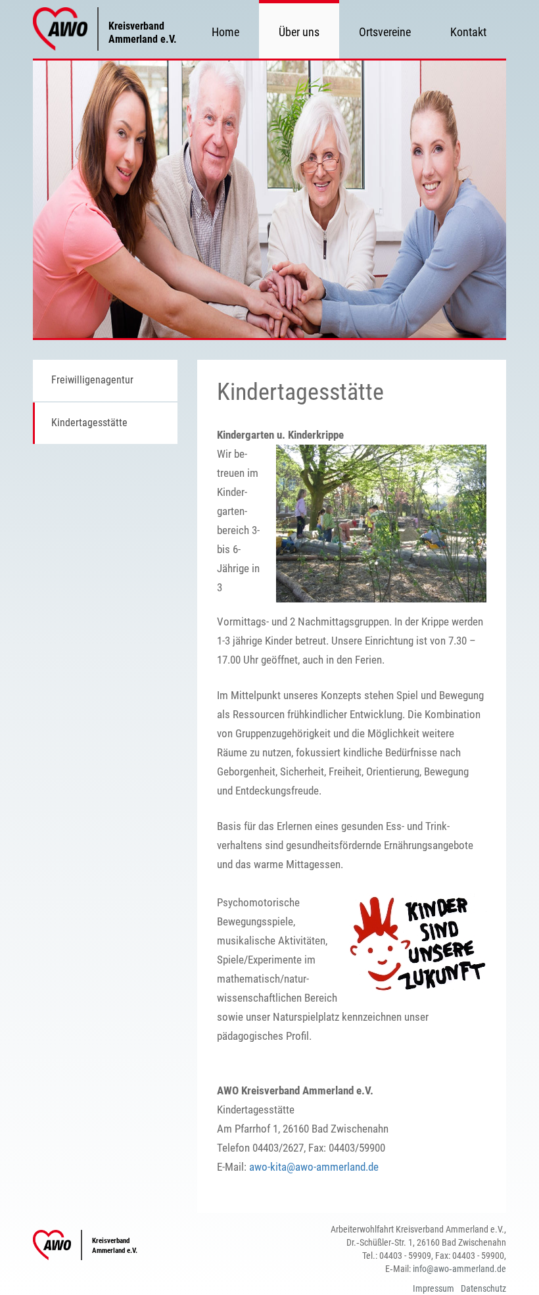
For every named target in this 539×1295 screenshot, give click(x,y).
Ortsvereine (385, 32)
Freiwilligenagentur (92, 380)
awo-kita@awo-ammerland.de (314, 1166)
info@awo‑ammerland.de (459, 1268)
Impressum (433, 1288)
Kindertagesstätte (89, 422)
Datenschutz (483, 1288)
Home (225, 32)
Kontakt (468, 32)
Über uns (299, 32)
